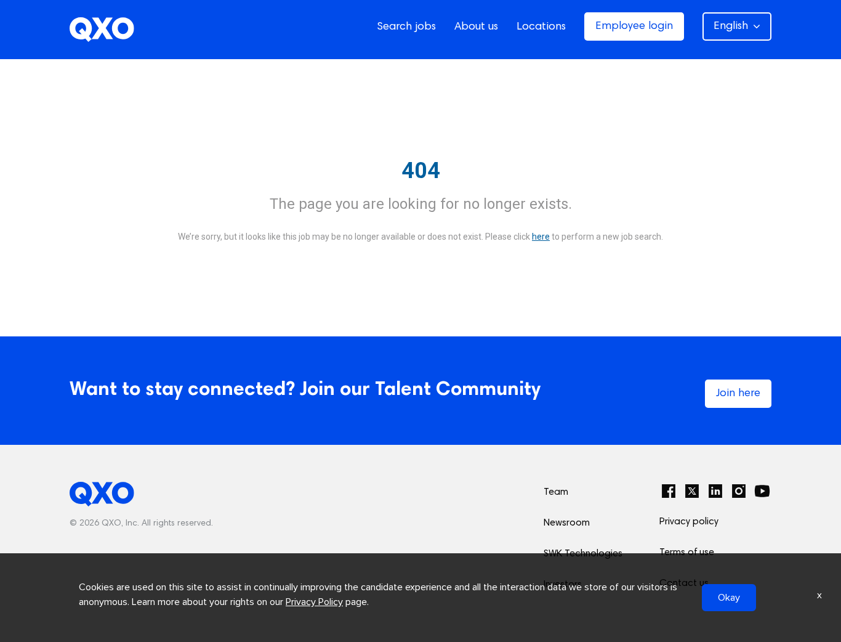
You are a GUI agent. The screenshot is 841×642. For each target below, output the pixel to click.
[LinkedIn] (715, 491)
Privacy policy (688, 522)
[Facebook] (668, 491)
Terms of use (686, 553)
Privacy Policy (314, 602)
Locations (541, 27)
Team (556, 492)
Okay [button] (729, 597)
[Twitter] (692, 491)
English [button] (731, 26)
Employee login (634, 26)
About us (476, 27)
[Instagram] (739, 491)
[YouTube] (762, 491)
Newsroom (567, 523)
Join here (738, 393)
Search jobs (406, 27)
